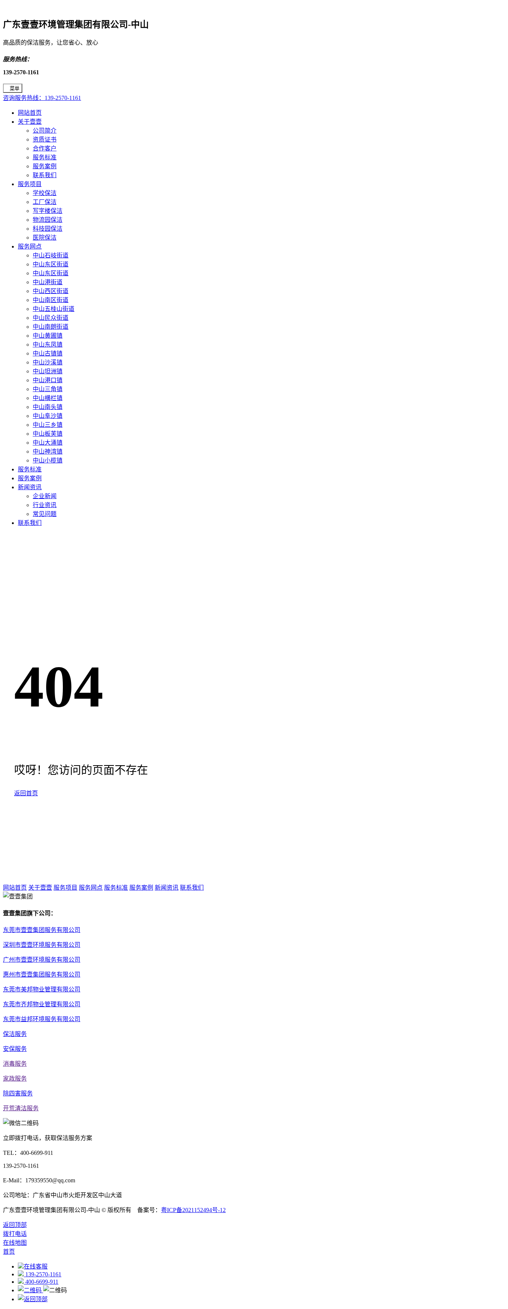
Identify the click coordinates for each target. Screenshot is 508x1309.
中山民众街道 (50, 318)
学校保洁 (45, 193)
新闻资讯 (30, 487)
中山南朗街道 (50, 327)
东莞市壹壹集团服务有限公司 (41, 930)
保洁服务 (15, 1034)
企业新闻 (45, 496)
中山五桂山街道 (53, 309)
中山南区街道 (50, 300)
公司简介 (45, 130)
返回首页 (26, 793)
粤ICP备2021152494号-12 (193, 1210)
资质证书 (45, 139)
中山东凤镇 (47, 344)
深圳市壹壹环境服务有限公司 (41, 945)
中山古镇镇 (47, 353)
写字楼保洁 (47, 211)
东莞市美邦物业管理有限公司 (41, 989)
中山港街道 (47, 282)
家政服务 (15, 1078)
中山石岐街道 (50, 255)
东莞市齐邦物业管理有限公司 (41, 1004)
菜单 (14, 88)
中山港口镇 (47, 380)
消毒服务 (15, 1063)
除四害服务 (18, 1093)
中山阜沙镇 (47, 416)
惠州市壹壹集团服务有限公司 (41, 974)
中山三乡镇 (47, 425)
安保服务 (15, 1049)
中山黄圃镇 (47, 335)
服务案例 (45, 166)
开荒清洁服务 (21, 1108)
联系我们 (45, 175)
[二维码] (30, 1290)
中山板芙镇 (47, 434)
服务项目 (30, 184)
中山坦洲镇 (47, 371)
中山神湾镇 (47, 451)
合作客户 (45, 148)
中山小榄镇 (47, 460)
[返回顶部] (33, 1299)
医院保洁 (45, 237)
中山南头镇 (47, 407)
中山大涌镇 (47, 442)
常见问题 (45, 514)
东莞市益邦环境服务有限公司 (41, 1019)
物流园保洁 (47, 220)
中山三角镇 (47, 389)
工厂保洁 (45, 202)
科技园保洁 (47, 228)
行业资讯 (45, 505)
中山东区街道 (50, 264)
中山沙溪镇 (47, 362)
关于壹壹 (30, 121)
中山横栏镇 (47, 398)
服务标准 (45, 157)
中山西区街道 (50, 291)
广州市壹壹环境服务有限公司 (41, 959)
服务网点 (30, 246)
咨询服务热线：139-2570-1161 (42, 98)
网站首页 (30, 113)
